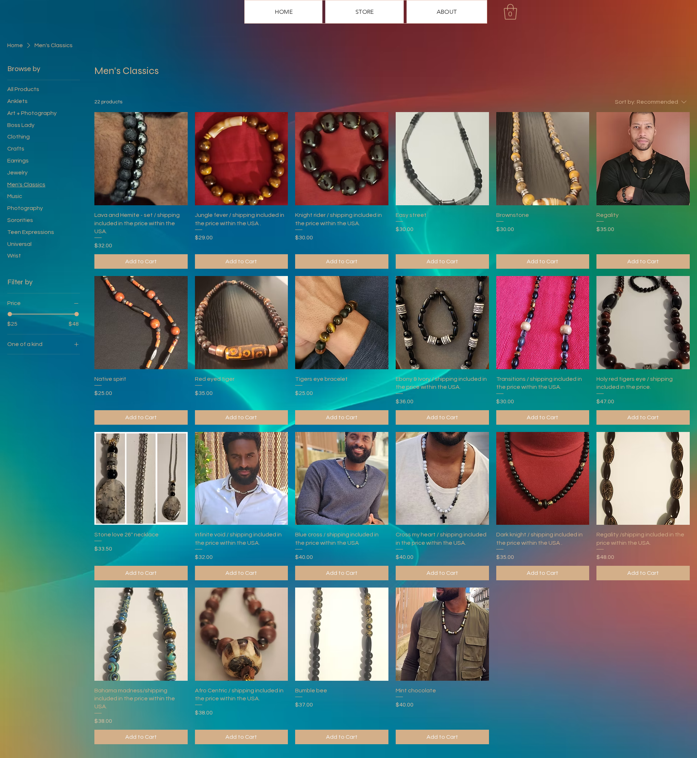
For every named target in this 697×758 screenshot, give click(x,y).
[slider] (9, 314)
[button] (510, 12)
